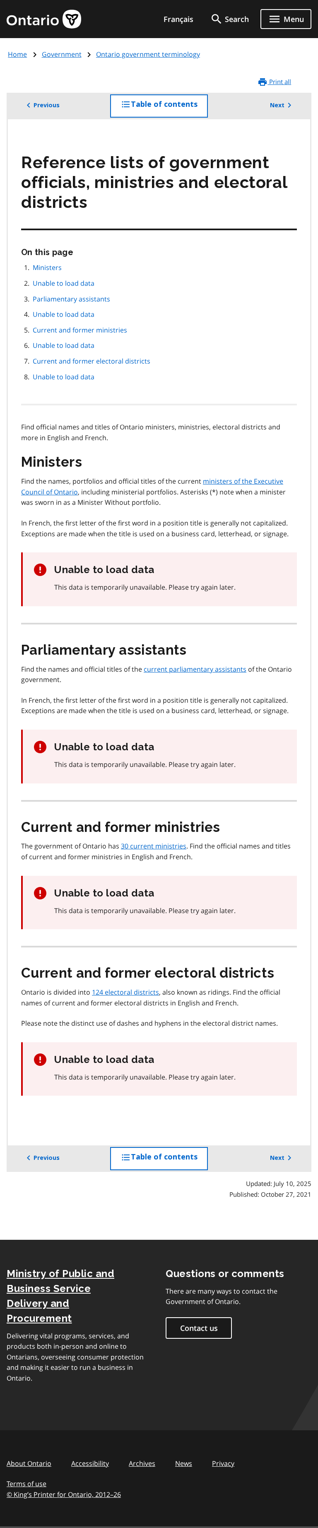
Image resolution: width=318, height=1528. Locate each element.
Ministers (47, 267)
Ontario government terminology (148, 54)
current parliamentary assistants (195, 669)
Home (17, 54)
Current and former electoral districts (92, 361)
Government (62, 54)
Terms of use (26, 1483)
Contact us (199, 1328)
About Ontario (29, 1463)
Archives (142, 1463)
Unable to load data (63, 283)
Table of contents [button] (169, 109)
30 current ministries (153, 846)
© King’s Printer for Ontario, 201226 (64, 1494)
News (183, 1463)
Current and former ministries (81, 330)
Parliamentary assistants (71, 299)
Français (178, 19)
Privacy (223, 1463)
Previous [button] (47, 105)
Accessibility (90, 1463)
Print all (279, 81)
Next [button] (277, 105)
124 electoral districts (125, 992)
